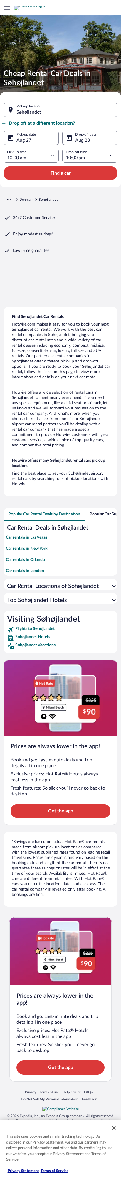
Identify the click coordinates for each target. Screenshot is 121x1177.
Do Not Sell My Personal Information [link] (49, 1099)
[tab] (44, 514)
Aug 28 (82, 140)
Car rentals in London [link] (25, 571)
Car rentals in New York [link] (26, 549)
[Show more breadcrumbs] (9, 199)
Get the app (60, 811)
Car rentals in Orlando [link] (25, 560)
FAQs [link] (88, 1092)
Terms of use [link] (49, 1092)
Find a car (61, 173)
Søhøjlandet (28, 112)
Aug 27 (23, 140)
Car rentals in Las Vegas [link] (26, 537)
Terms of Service (54, 1171)
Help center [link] (71, 1092)
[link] (60, 629)
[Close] (113, 1128)
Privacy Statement (23, 1171)
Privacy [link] (30, 1092)
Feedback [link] (89, 1099)
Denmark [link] (26, 199)
